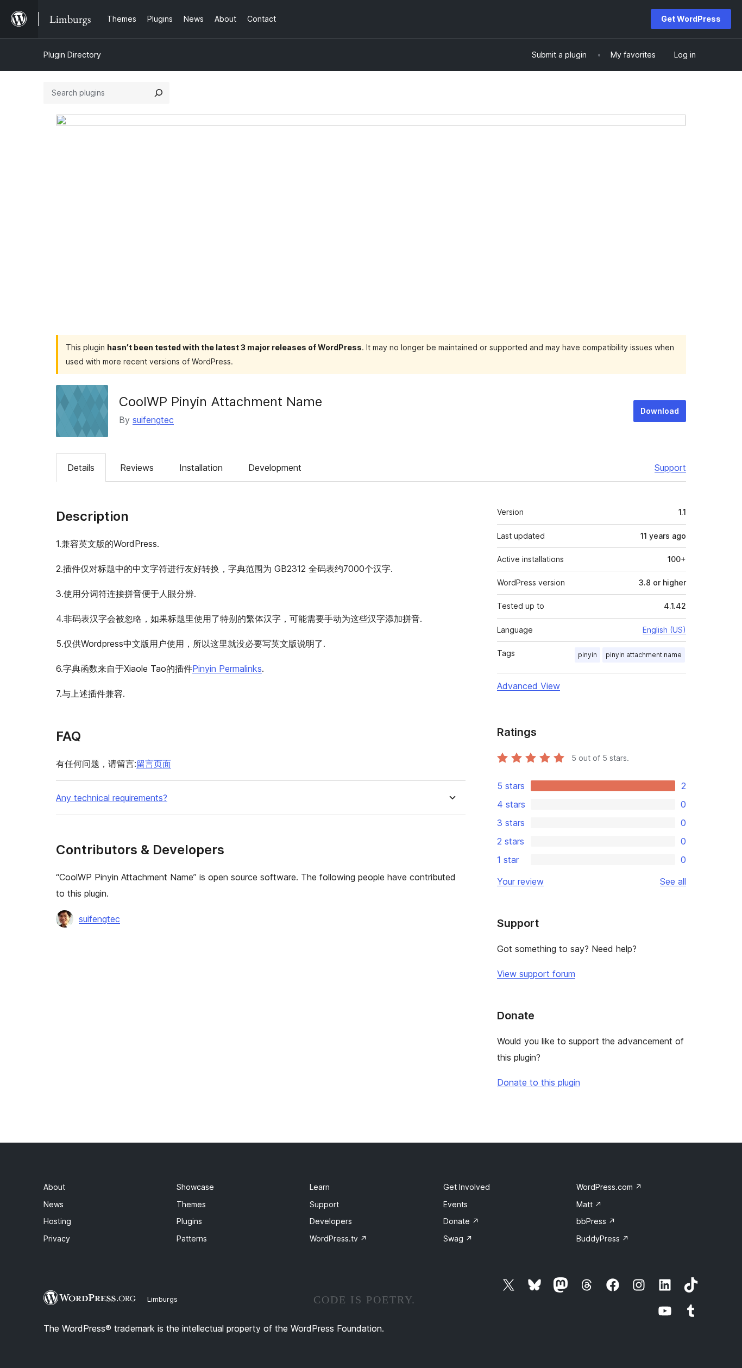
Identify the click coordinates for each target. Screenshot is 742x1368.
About (54, 1187)
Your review (520, 881)
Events (455, 1204)
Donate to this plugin (538, 1082)
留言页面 (153, 763)
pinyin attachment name (644, 655)
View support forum (536, 973)
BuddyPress (602, 1238)
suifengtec (153, 419)
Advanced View (528, 685)
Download (659, 410)
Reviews (137, 467)
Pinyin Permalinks (227, 668)
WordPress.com (609, 1187)
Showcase (195, 1187)
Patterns (192, 1238)
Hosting (57, 1221)
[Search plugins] (158, 93)
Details (81, 467)
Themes (191, 1204)
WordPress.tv (338, 1238)
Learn (320, 1187)
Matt (589, 1204)
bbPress (595, 1221)
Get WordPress (691, 18)
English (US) (664, 629)
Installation (201, 467)
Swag (458, 1238)
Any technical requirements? (111, 798)
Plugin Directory (72, 54)
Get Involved (466, 1187)
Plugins (189, 1221)
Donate (461, 1221)
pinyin (587, 655)
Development (274, 467)
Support (670, 467)
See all (673, 881)
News (53, 1204)
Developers (331, 1221)
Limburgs (162, 1299)
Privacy (56, 1238)
